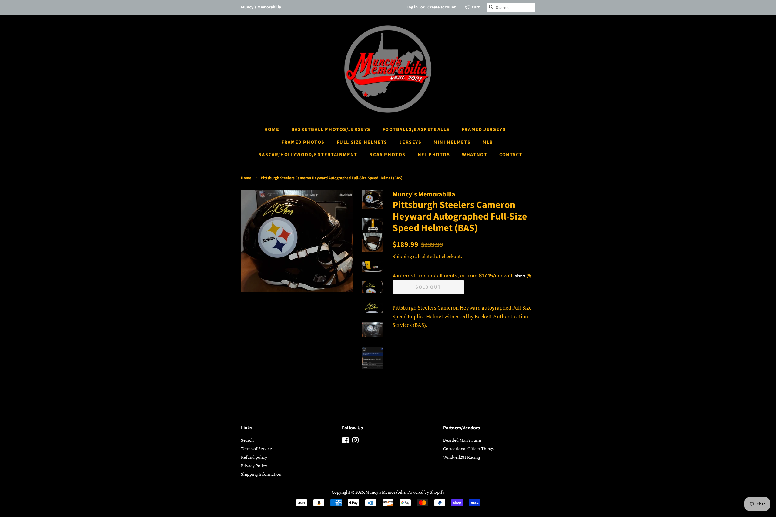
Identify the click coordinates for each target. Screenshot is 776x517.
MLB (488, 142)
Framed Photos (303, 142)
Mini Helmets (451, 142)
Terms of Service (256, 449)
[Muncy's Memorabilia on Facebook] (345, 441)
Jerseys (410, 142)
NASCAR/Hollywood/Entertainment (307, 154)
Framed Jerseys (484, 129)
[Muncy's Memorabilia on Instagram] (355, 441)
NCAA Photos (387, 154)
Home (271, 129)
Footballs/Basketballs (416, 129)
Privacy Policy (254, 465)
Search (247, 440)
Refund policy (254, 457)
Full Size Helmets (362, 142)
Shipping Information (261, 474)
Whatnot (474, 154)
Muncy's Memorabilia (386, 492)
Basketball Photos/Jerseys (330, 129)
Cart (476, 7)
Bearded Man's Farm (462, 440)
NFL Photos (434, 154)
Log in (412, 7)
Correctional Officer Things (468, 449)
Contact (510, 154)
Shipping (402, 256)
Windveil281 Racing (461, 457)
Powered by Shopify (425, 492)
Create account (441, 7)
